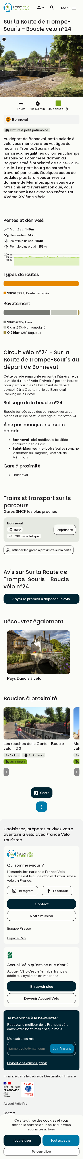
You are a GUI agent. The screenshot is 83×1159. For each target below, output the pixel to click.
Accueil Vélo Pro (15, 1104)
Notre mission (41, 916)
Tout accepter (60, 1140)
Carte (45, 792)
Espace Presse (19, 928)
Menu (66, 8)
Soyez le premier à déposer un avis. (41, 599)
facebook (60, 891)
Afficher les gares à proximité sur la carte (41, 550)
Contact (41, 904)
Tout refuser (22, 1140)
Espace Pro (16, 938)
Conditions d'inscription (27, 1063)
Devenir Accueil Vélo (41, 998)
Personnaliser (41, 1151)
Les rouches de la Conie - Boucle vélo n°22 (34, 746)
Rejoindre (64, 529)
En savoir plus (41, 986)
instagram (26, 891)
